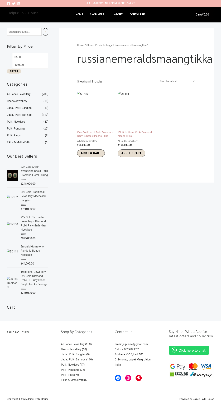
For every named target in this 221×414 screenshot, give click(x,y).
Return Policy (18, 342)
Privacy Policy (19, 356)
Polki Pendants (16, 128)
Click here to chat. (192, 350)
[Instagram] (18, 3)
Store (90, 45)
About (118, 14)
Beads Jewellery (17, 101)
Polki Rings (14, 135)
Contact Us (137, 14)
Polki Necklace (16, 121)
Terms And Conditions (23, 363)
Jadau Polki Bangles (19, 108)
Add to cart (91, 153)
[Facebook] (8, 3)
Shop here (97, 14)
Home (79, 14)
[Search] (45, 32)
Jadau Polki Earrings (19, 114)
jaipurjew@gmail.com (135, 344)
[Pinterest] (139, 378)
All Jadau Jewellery (19, 94)
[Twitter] (13, 3)
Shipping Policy (19, 349)
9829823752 (132, 349)
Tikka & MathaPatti (18, 142)
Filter (14, 71)
